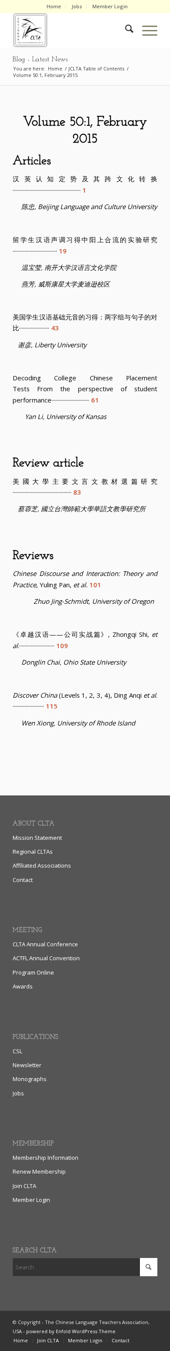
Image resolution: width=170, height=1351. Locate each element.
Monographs (30, 1079)
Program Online (33, 972)
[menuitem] (54, 6)
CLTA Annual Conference (45, 944)
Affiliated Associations (42, 865)
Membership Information (45, 1157)
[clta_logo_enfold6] (70, 30)
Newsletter (27, 1065)
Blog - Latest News (40, 59)
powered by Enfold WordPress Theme (71, 1331)
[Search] (124, 30)
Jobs (76, 6)
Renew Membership (39, 1171)
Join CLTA (24, 1186)
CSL (17, 1051)
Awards (23, 986)
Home (54, 6)
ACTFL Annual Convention (46, 958)
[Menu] (145, 30)
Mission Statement (37, 838)
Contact (23, 880)
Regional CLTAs (33, 851)
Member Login (110, 6)
